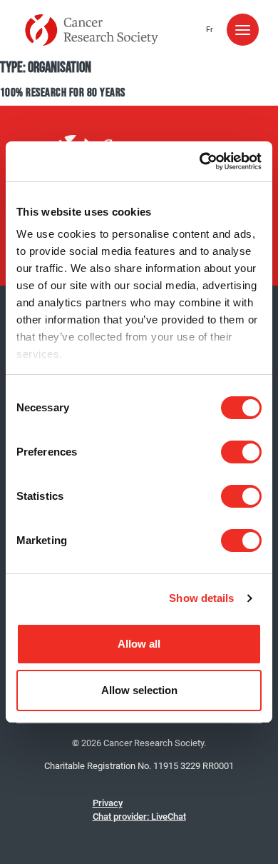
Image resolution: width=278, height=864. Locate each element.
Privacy (108, 803)
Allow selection (139, 690)
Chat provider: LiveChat (139, 816)
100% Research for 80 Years (62, 93)
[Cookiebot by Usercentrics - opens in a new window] (200, 161)
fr (209, 29)
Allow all (139, 644)
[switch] (241, 452)
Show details (201, 598)
